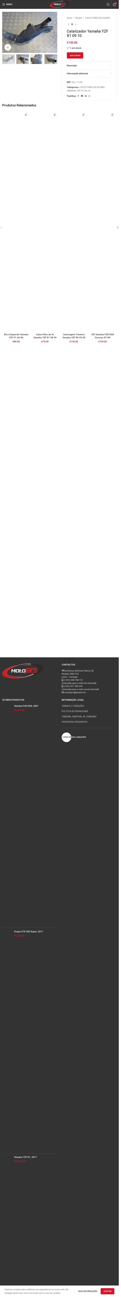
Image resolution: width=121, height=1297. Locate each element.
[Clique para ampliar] (7, 47)
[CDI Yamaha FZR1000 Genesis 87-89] (103, 221)
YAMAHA (71, 90)
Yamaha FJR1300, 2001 (26, 706)
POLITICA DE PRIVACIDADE (75, 711)
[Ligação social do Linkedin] (86, 96)
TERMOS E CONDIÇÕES (73, 706)
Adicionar (75, 55)
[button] (5, 32)
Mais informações (88, 1291)
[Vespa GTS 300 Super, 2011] (7, 1040)
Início (69, 18)
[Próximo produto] (75, 24)
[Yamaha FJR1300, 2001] (7, 815)
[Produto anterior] (68, 24)
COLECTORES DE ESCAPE (97, 18)
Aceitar (107, 1291)
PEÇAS (78, 18)
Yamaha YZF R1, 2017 (25, 1157)
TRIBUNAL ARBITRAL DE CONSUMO (79, 716)
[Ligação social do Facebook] (78, 96)
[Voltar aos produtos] (72, 24)
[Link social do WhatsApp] (89, 96)
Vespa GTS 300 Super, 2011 (28, 931)
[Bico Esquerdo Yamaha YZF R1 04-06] (16, 221)
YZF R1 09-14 (83, 90)
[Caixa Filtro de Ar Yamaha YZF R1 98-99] (45, 221)
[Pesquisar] (108, 4)
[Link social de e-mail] (82, 96)
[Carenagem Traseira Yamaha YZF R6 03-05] (74, 221)
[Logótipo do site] (59, 4)
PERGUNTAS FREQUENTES (74, 722)
